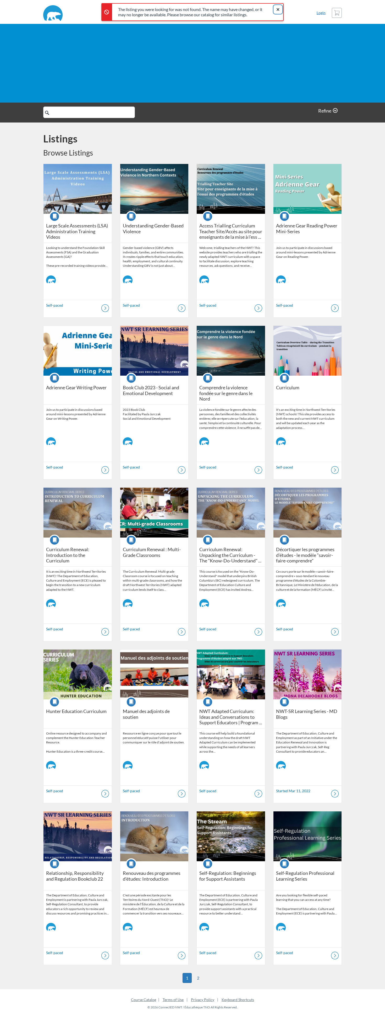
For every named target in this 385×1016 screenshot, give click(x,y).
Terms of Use (173, 999)
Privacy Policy (202, 999)
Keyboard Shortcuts (238, 999)
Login (321, 12)
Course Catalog (143, 999)
